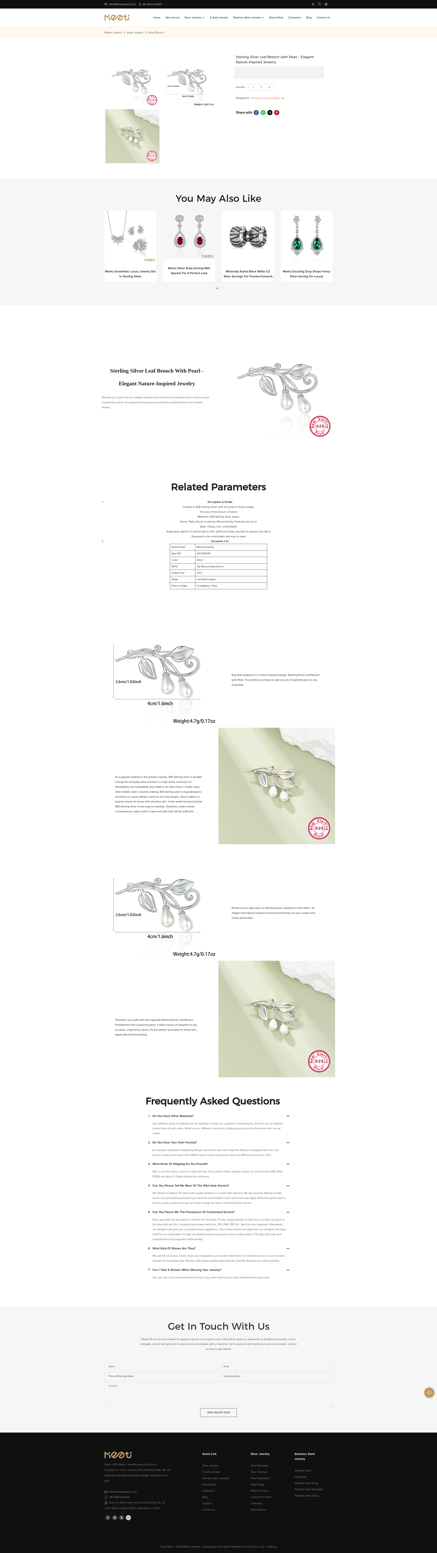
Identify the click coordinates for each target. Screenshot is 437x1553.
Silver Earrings (259, 1472)
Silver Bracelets (259, 1465)
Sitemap (272, 1546)
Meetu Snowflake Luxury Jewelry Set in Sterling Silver (306, 274)
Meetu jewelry (113, 32)
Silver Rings (257, 1484)
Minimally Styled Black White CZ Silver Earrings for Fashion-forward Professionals (189, 274)
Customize (208, 1490)
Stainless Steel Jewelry (215, 1478)
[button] (214, 288)
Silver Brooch (156, 32)
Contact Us (208, 1509)
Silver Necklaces (260, 1478)
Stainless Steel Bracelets (308, 1489)
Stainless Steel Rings (306, 1483)
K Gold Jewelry (211, 1472)
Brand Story (209, 1484)
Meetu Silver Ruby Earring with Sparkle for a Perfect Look (130, 271)
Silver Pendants (260, 1490)
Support (207, 1503)
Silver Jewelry (135, 32)
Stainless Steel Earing (306, 1495)
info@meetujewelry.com (122, 4)
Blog (205, 1497)
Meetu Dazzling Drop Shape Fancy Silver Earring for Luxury (248, 274)
